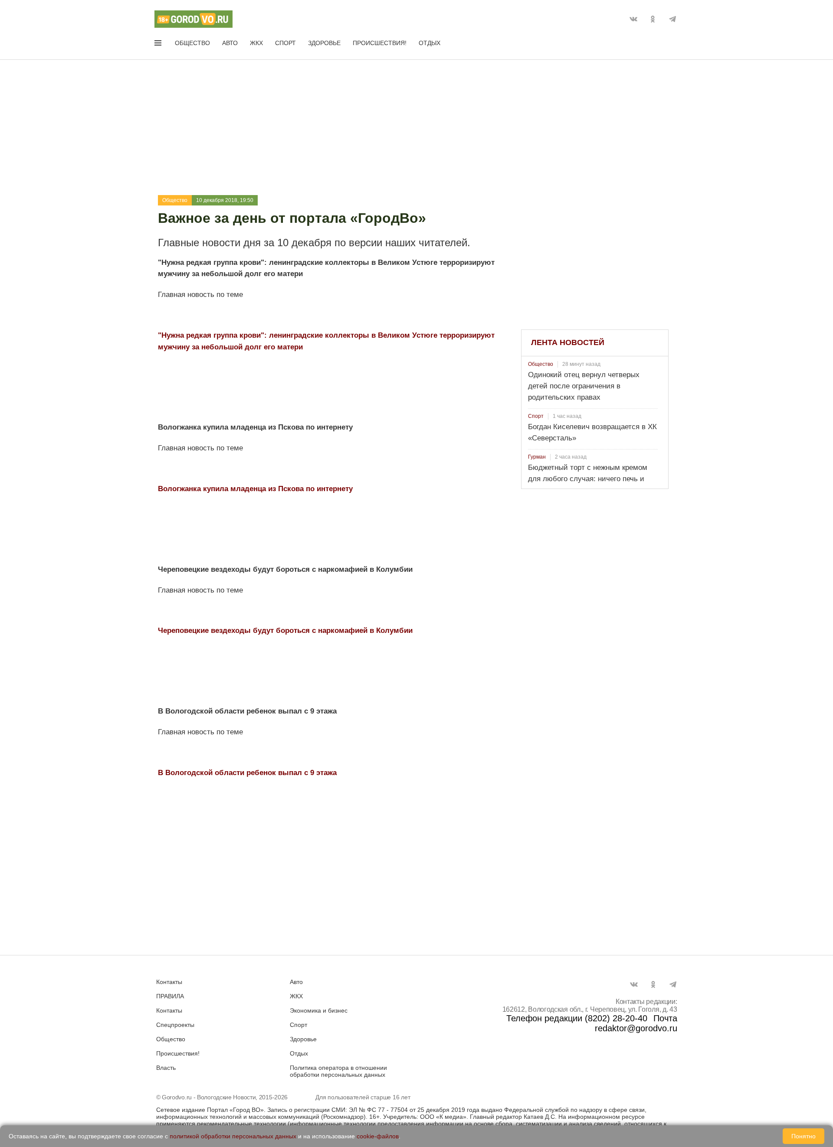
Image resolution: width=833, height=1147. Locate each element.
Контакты (169, 981)
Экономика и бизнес (319, 1010)
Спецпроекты (175, 1024)
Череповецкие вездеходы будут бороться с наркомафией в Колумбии (285, 630)
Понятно (803, 1136)
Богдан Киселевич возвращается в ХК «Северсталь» (592, 432)
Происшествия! (380, 42)
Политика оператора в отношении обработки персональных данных (338, 1071)
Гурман (537, 457)
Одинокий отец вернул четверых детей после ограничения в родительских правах (584, 386)
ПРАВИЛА (170, 996)
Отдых (429, 42)
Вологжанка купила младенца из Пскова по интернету (255, 489)
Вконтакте (633, 19)
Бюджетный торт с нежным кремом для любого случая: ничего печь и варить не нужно (587, 478)
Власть (166, 1067)
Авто (230, 42)
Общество (192, 42)
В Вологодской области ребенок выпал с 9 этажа (247, 773)
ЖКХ (256, 42)
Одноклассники (652, 19)
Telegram (672, 19)
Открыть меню (158, 44)
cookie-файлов (378, 1136)
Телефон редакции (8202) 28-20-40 (576, 1018)
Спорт (285, 42)
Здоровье (324, 42)
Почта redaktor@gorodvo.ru (636, 1023)
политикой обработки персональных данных (233, 1136)
